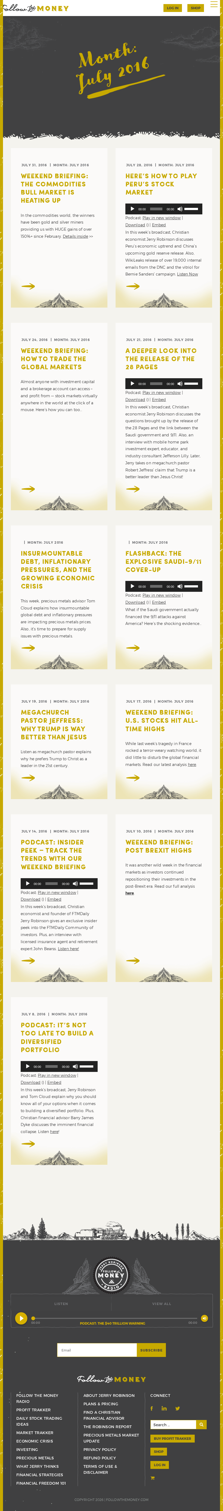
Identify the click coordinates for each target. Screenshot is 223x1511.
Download (135, 225)
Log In (172, 8)
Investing (27, 1449)
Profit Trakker (33, 1409)
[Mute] (180, 209)
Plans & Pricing (100, 1403)
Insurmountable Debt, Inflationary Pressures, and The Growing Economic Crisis (58, 570)
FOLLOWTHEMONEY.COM (127, 1499)
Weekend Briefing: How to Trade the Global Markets (54, 359)
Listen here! (68, 948)
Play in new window (162, 217)
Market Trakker (35, 1432)
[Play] (132, 209)
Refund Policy (99, 1458)
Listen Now (187, 274)
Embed (159, 225)
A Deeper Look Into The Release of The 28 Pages (161, 359)
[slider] (192, 208)
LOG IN (159, 1465)
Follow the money (111, 1379)
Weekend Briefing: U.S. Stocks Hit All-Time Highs (161, 721)
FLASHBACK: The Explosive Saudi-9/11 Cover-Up (163, 562)
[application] (163, 209)
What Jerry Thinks (37, 1466)
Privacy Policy (99, 1449)
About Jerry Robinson (109, 1395)
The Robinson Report (107, 1426)
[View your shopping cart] (153, 1478)
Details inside (75, 236)
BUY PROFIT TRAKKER (172, 1438)
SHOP (195, 8)
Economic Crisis (34, 1441)
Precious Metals (35, 1458)
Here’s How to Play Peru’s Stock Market (161, 184)
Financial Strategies (39, 1474)
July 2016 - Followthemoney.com (34, 8)
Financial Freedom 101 (41, 1483)
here (192, 764)
